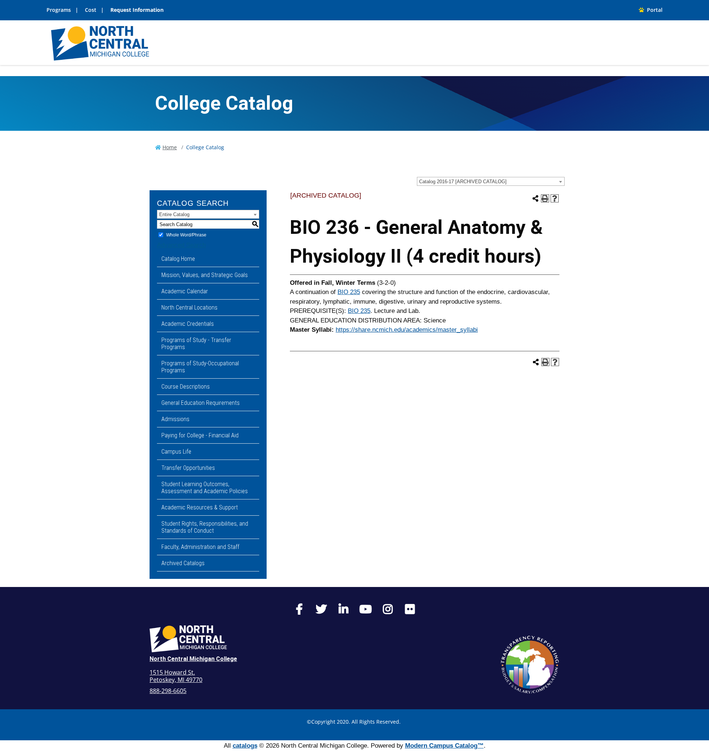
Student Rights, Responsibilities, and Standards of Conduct (204, 527)
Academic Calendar (184, 291)
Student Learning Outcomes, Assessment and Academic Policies (204, 488)
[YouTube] (365, 611)
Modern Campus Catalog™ (444, 745)
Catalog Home (178, 258)
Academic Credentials (187, 323)
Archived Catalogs (183, 563)
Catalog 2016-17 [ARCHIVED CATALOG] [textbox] (463, 181)
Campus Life (176, 451)
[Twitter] (321, 611)
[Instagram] (387, 611)
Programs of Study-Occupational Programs (200, 367)
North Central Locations (189, 307)
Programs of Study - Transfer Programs (196, 344)
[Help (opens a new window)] (555, 198)
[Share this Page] (535, 198)
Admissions (175, 419)
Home (169, 147)
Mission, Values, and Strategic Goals (204, 275)
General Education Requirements (200, 402)
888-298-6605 (168, 691)
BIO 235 (349, 292)
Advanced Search (181, 245)
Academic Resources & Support (199, 507)
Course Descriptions (185, 386)
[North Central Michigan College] (100, 42)
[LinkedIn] (343, 611)
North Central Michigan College (193, 658)
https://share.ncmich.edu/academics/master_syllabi (407, 329)
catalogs (245, 745)
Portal (653, 9)
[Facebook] (299, 611)
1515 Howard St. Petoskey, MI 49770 (176, 676)
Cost (90, 9)
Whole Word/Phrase (186, 235)
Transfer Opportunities (188, 467)
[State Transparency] (529, 664)
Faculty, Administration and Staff (200, 546)
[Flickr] (410, 611)
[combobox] (491, 181)
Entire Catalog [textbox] (174, 214)
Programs (59, 9)
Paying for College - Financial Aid (200, 435)
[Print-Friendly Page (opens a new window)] (545, 198)
